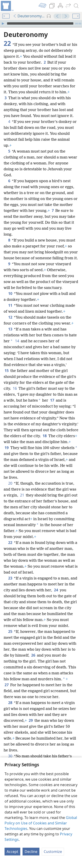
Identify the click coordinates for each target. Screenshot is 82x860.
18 (45, 435)
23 (10, 578)
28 (10, 702)
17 (52, 400)
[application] (41, 23)
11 (10, 305)
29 (31, 720)
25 (10, 631)
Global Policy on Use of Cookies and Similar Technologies (41, 823)
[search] (76, 6)
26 (33, 655)
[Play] (3, 23)
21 (22, 495)
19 (7, 447)
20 (10, 483)
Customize (53, 851)
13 (10, 329)
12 (10, 317)
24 (56, 589)
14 (17, 340)
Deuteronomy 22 (31, 15)
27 (7, 684)
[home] (7, 6)
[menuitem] (7, 6)
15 (7, 370)
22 (10, 542)
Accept (12, 851)
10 (10, 293)
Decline (31, 851)
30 (10, 756)
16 (15, 388)
